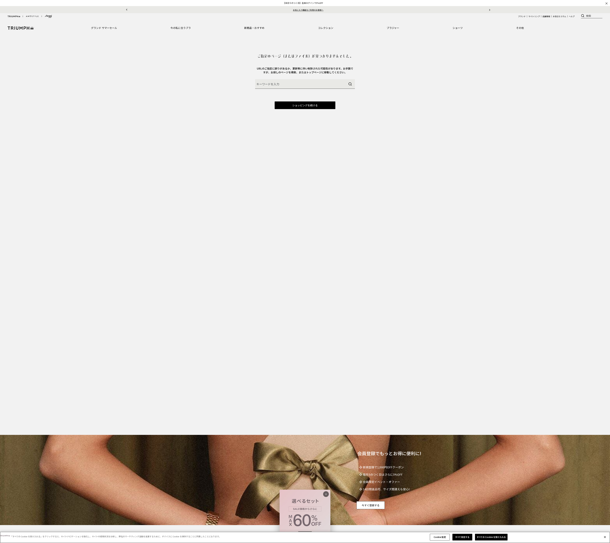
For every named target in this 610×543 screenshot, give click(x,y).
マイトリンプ (534, 16)
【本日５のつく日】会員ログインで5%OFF (303, 2)
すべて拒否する (462, 537)
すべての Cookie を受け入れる (491, 537)
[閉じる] (604, 536)
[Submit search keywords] (350, 84)
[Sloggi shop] (48, 16)
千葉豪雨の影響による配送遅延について (308, 10)
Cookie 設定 (440, 537)
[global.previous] (126, 9)
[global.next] (489, 9)
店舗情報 (546, 16)
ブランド (522, 16)
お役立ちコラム (559, 16)
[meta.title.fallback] (21, 28)
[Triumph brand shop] (14, 16)
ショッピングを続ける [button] (305, 105)
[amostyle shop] (32, 16)
